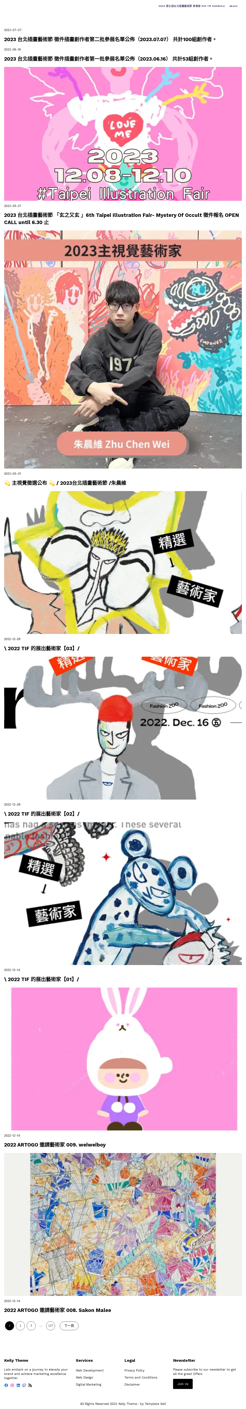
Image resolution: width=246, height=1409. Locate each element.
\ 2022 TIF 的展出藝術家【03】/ (42, 648)
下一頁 (69, 1326)
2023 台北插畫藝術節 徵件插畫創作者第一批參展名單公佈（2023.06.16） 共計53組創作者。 (109, 59)
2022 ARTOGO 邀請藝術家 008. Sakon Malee (57, 1310)
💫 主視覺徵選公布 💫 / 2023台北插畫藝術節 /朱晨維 (65, 483)
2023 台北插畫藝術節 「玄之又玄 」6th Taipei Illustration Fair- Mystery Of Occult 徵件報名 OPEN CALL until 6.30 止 (121, 218)
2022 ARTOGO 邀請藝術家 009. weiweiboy (55, 1145)
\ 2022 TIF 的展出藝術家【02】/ (42, 814)
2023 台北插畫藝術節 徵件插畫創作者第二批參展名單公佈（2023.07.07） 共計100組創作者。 (110, 39)
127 (50, 1325)
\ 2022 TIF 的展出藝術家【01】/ (41, 979)
